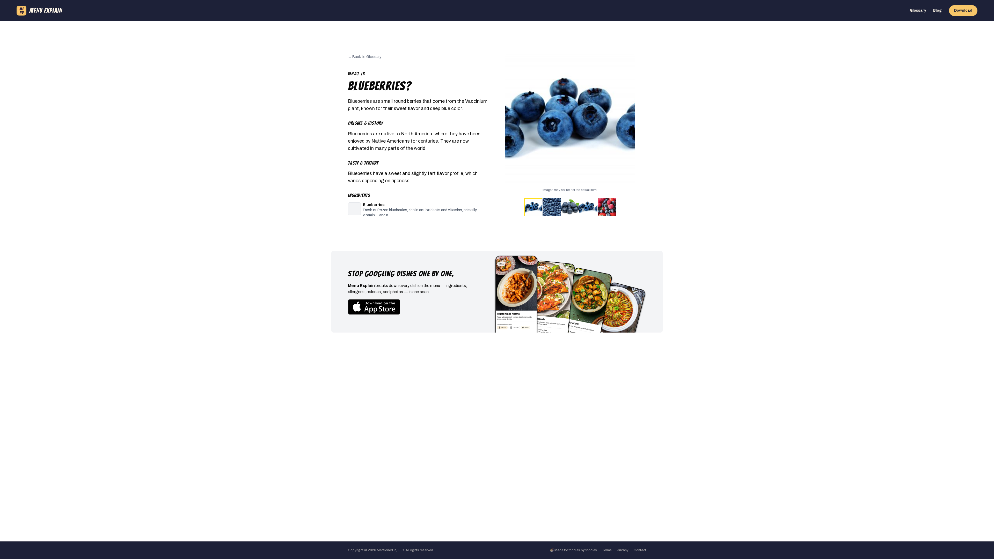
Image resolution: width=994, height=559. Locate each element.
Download (963, 10)
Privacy (622, 550)
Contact (640, 550)
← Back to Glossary (364, 57)
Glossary (918, 10)
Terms (607, 550)
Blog (937, 10)
